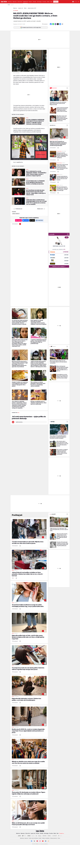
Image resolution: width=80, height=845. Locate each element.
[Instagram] (40, 841)
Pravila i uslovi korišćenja (33, 838)
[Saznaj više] (67, 88)
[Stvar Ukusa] (60, 835)
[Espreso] (29, 835)
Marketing (22, 838)
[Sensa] (49, 835)
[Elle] (33, 835)
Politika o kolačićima (45, 838)
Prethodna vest (19, 208)
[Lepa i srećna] (4, 1)
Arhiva (59, 838)
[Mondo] (24, 835)
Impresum (26, 838)
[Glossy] (39, 835)
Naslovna (15, 8)
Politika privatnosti (53, 838)
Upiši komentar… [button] (19, 422)
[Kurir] (19, 835)
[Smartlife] (44, 835)
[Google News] (45, 841)
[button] (45, 24)
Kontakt (40, 838)
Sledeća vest (40, 208)
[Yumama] (54, 835)
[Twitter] (34, 841)
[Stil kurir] (36, 835)
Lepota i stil (20, 8)
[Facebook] (31, 841)
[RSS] (48, 841)
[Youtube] (43, 841)
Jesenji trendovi (15, 213)
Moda (25, 8)
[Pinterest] (37, 841)
